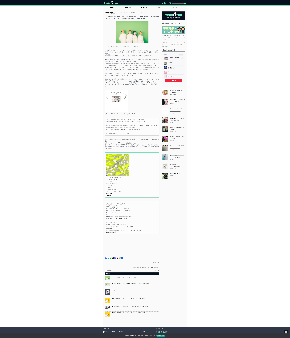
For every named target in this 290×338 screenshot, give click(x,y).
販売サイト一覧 (110, 193)
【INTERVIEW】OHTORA (175, 173)
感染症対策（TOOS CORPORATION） (116, 218)
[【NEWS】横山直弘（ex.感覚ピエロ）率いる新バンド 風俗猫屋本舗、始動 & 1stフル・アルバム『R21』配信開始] (165, 111)
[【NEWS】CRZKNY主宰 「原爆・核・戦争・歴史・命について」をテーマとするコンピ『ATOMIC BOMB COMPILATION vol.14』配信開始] (165, 148)
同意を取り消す (160, 335)
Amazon (108, 195)
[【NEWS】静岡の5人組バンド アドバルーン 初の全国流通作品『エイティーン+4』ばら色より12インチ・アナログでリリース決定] (165, 166)
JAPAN (143, 267)
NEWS (111, 12)
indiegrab (107, 12)
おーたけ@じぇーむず (149, 267)
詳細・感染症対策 (111, 232)
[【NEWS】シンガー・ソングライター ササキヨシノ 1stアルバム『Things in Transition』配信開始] (165, 157)
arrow (286, 332)
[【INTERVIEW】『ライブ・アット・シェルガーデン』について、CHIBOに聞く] (165, 120)
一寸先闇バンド (156, 267)
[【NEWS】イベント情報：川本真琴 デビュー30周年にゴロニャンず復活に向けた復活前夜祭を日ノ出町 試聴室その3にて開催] (165, 92)
